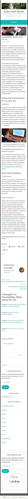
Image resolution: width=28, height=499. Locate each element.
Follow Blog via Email (14, 371)
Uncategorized (6, 438)
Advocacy (4, 410)
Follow (5, 387)
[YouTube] (18, 481)
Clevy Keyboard (7, 166)
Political (4, 422)
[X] (10, 481)
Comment (19, 355)
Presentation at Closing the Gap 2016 (17, 287)
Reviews (4, 426)
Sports (3, 430)
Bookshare (5, 107)
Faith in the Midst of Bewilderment (13, 280)
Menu (15, 22)
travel (3, 434)
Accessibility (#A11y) (8, 406)
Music (3, 418)
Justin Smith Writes (14, 11)
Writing (4, 442)
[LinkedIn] (15, 481)
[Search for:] (14, 365)
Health (4, 414)
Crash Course (12, 179)
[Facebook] (12, 481)
